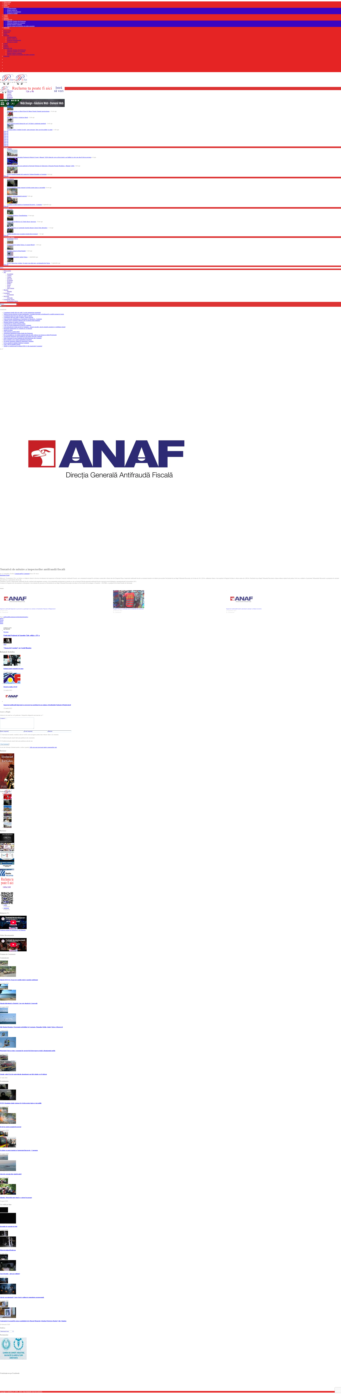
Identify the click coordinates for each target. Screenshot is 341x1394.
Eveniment (7, 177)
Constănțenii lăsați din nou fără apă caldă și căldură (18, 315)
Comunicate (18, 573)
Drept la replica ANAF (10, 687)
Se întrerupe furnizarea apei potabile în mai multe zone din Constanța (23, 336)
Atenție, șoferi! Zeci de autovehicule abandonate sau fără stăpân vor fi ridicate (23, 1074)
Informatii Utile (8, 19)
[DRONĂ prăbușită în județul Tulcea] (10, 255)
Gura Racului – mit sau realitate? (10, 1273)
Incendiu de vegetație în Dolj (8, 1226)
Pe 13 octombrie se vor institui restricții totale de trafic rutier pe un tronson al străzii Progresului (30, 335)
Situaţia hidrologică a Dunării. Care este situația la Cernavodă (18, 1003)
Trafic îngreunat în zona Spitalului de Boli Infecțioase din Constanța (22, 338)
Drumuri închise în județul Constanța (14, 322)
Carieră (6, 15)
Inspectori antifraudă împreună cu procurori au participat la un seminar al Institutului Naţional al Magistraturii (28, 609)
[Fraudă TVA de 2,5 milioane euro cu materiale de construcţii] (168, 599)
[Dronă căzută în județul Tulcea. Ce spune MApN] (10, 243)
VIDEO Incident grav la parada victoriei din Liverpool (22, 234)
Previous (6, 632)
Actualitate (10, 91)
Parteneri (6, 18)
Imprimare (3, 575)
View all (6, 131)
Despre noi (7, 4)
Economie (10, 97)
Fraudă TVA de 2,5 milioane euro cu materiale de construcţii (128, 609)
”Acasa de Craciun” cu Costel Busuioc (17, 648)
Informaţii (6, 7)
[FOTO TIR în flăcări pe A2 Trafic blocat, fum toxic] (10, 220)
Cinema (9, 92)
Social (9, 102)
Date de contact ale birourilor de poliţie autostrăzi (21, 26)
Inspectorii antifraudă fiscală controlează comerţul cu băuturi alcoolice (244, 609)
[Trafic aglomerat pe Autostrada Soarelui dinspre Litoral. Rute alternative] (10, 226)
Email (7, 575)
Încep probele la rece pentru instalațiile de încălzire (18, 339)
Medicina (9, 99)
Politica (9, 100)
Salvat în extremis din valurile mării (10, 1174)
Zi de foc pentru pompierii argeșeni (17, 196)
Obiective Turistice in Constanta (16, 23)
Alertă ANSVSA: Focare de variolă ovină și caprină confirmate (19, 980)
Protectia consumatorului (14, 11)
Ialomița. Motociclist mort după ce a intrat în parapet (16, 1197)
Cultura (9, 94)
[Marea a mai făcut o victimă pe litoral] (10, 116)
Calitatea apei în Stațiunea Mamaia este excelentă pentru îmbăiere (22, 320)
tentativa (25, 617)
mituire (21, 617)
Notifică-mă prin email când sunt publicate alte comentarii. (18, 738)
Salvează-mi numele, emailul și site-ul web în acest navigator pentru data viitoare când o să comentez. (30, 734)
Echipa (5, 5)
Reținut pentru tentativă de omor (13, 668)
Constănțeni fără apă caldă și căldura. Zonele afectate (18, 317)
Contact (6, 16)
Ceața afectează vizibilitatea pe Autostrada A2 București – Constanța (23, 319)
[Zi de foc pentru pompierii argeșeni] (12, 194)
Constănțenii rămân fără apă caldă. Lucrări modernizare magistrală (22, 312)
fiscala (11, 617)
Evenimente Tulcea (9, 237)
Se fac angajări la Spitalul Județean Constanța (16, 343)
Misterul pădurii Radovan (8, 1250)
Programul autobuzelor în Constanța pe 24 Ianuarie (18, 328)
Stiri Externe (10, 105)
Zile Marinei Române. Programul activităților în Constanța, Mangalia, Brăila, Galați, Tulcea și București (31, 1027)
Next (5, 644)
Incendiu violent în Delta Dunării (16, 251)
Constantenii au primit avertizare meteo (14, 323)
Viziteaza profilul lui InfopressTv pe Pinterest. (13, 930)
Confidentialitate (11, 8)
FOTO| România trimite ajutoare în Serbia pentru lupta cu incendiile (26, 187)
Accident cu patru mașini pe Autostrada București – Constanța (24, 204)
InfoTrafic (6, 208)
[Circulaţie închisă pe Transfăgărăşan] (10, 214)
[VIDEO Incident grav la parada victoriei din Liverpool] (10, 232)
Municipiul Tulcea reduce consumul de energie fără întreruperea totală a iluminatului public (27, 1050)
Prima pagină (7, 2)
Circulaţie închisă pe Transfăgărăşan (17, 215)
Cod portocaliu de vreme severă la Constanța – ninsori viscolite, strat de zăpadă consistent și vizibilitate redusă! (34, 327)
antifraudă (6, 617)
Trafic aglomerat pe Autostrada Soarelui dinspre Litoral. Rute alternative (27, 228)
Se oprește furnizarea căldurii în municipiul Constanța (18, 341)
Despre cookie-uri (12, 10)
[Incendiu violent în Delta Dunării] (10, 249)
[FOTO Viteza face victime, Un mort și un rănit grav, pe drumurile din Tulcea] (10, 261)
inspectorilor (16, 617)
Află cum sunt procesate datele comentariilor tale (43, 747)
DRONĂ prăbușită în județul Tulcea (17, 257)
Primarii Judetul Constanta (14, 24)
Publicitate (6, 27)
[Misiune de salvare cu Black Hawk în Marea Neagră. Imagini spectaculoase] (10, 109)
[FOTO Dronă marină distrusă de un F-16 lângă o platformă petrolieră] (10, 122)
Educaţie (9, 95)
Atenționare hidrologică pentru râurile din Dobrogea (18, 333)
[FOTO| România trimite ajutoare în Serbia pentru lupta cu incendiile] (12, 186)
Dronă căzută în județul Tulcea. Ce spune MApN (21, 245)
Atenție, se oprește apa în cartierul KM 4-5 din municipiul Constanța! (23, 346)
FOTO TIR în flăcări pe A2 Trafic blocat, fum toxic (21, 221)
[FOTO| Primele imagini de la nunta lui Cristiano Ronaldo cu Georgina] (12, 172)
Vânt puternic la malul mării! (12, 331)
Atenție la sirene (8, 330)
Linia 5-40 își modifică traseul (12, 344)
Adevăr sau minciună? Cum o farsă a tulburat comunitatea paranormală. (22, 1297)
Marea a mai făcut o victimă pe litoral (17, 117)
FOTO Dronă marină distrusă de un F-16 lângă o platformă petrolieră (26, 123)
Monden (6, 147)
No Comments (25, 573)
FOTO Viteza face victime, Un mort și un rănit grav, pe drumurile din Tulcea (28, 263)
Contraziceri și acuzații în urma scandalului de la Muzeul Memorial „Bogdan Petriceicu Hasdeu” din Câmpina (33, 1321)
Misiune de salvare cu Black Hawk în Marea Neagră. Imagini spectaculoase (28, 111)
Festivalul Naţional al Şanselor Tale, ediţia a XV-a (22, 635)
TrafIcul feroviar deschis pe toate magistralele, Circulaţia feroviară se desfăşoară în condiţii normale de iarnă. (34, 314)
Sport (8, 103)
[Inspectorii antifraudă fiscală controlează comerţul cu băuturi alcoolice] (282, 599)
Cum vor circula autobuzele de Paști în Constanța (17, 325)
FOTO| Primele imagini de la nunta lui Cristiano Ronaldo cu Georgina (26, 174)
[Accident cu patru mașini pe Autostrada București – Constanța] (12, 203)
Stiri (5, 89)
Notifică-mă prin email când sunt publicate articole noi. (17, 741)
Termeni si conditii (12, 13)
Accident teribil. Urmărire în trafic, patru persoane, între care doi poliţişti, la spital (29, 129)
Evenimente (10, 179)
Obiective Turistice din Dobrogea (16, 21)
